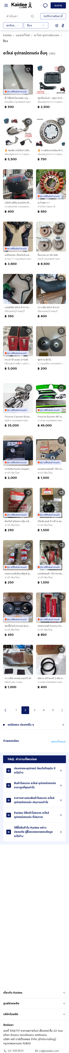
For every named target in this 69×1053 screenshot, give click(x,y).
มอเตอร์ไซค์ (23, 35)
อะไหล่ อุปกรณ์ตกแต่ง (46, 35)
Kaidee (7, 35)
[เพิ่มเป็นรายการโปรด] (28, 69)
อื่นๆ (5, 41)
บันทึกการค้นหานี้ (53, 16)
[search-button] (33, 16)
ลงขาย (58, 5)
